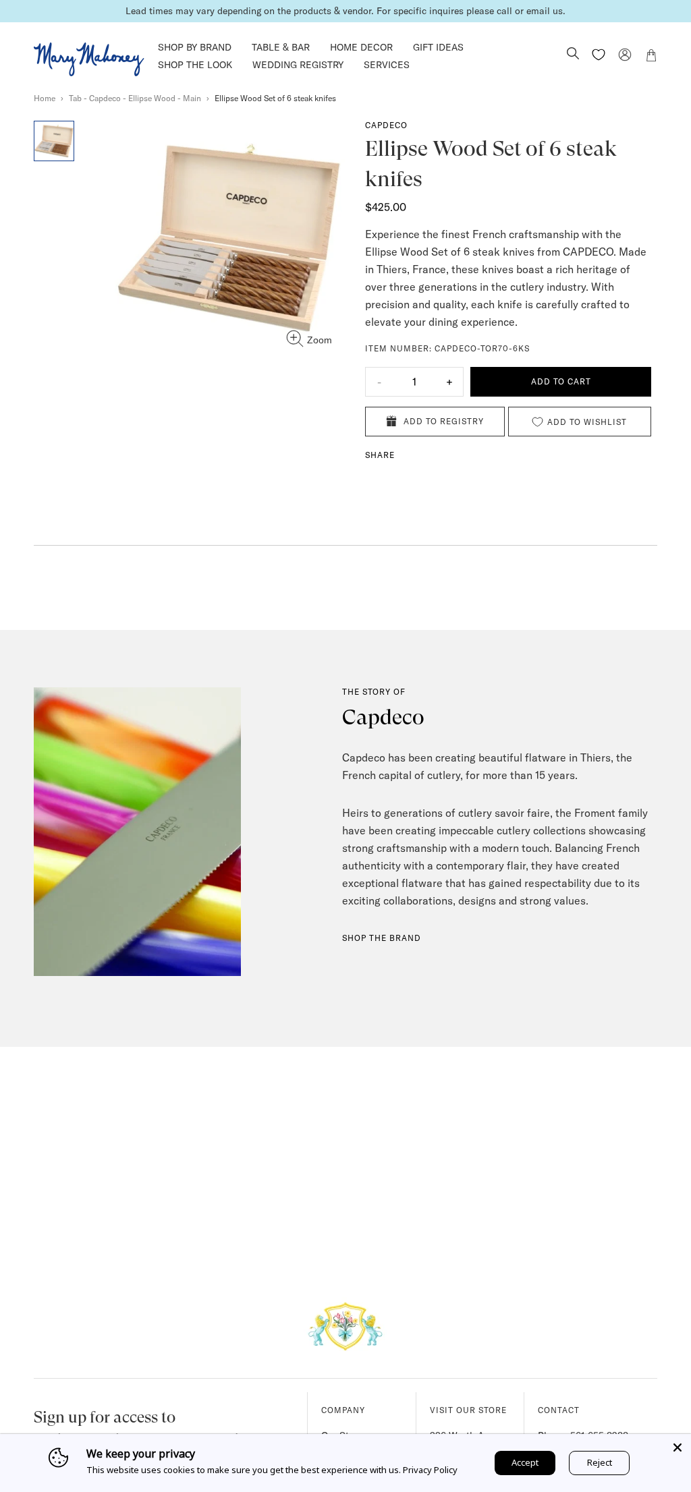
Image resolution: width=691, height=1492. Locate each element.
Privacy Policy (430, 1470)
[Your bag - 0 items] (651, 57)
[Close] (677, 1447)
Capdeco (386, 125)
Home (44, 98)
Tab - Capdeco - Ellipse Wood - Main (135, 98)
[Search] (573, 54)
